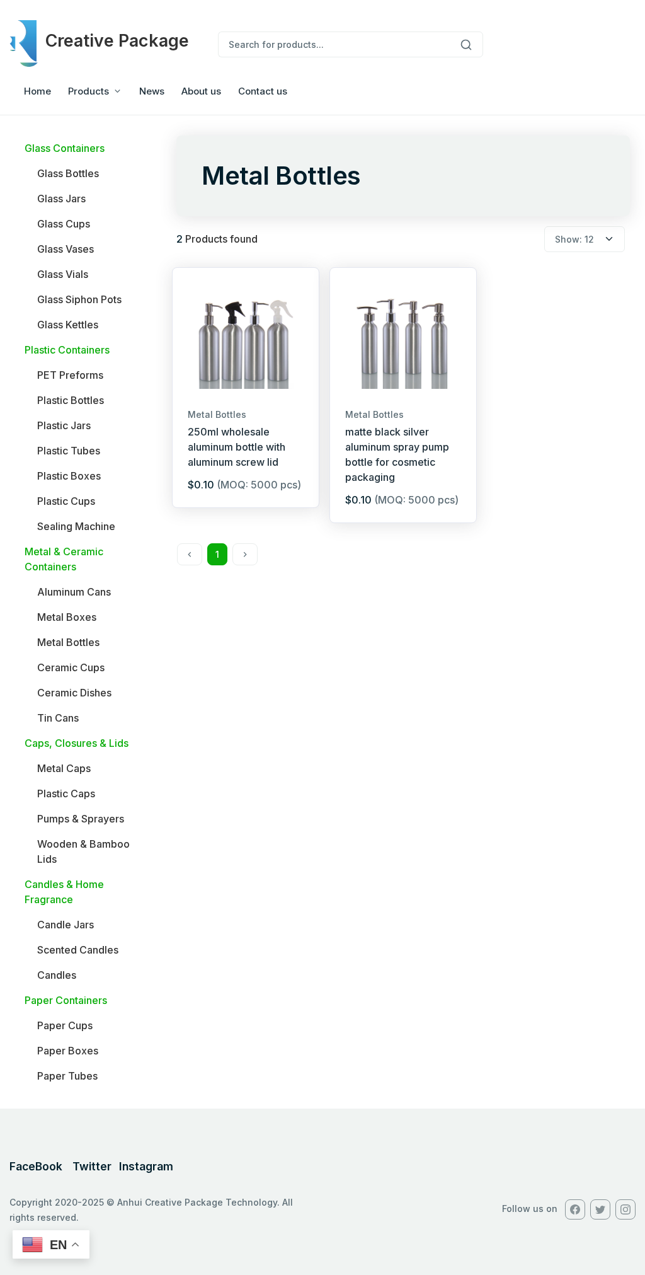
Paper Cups (65, 1025)
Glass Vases (65, 249)
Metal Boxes (66, 617)
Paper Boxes (67, 1050)
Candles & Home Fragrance (64, 892)
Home (37, 91)
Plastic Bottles (70, 400)
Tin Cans (58, 718)
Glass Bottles (68, 173)
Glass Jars (61, 198)
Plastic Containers (67, 349)
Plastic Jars (64, 425)
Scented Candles (77, 949)
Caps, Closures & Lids (76, 743)
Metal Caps (64, 768)
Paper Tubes (67, 1076)
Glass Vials (62, 274)
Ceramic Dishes (74, 692)
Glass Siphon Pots (79, 299)
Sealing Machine (76, 526)
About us (201, 91)
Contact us (262, 91)
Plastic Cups (66, 501)
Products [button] (88, 91)
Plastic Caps (66, 793)
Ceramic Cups (71, 667)
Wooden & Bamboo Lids (83, 851)
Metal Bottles (68, 642)
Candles (56, 975)
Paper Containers (66, 1000)
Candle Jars (65, 924)
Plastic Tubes (68, 450)
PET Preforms (70, 375)
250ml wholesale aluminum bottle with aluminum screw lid (236, 446)
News (151, 91)
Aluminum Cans (74, 592)
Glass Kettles (67, 324)
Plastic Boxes (69, 476)
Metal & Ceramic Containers (64, 559)
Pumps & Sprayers (80, 818)
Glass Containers (65, 148)
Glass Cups (63, 223)
